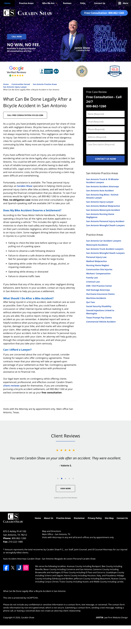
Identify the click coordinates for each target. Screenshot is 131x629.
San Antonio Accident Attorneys (102, 186)
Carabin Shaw (24, 185)
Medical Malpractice (96, 261)
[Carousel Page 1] (58, 478)
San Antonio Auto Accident (100, 190)
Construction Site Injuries (99, 269)
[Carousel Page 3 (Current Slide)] (65, 478)
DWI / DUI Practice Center (99, 285)
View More (65, 488)
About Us (48, 518)
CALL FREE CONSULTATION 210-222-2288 (25, 115)
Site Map (109, 518)
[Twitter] (13, 568)
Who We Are (48, 3)
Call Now (17, 36)
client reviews (11, 385)
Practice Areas (26, 3)
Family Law (92, 277)
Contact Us (99, 3)
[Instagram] (26, 568)
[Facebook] (6, 568)
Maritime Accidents (96, 298)
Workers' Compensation (98, 273)
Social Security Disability (98, 306)
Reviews (67, 3)
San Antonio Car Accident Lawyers (103, 240)
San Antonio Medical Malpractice (103, 206)
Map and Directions (51, 531)
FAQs (82, 3)
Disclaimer (79, 518)
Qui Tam (90, 302)
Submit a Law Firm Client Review (65, 498)
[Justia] (19, 568)
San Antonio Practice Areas (102, 173)
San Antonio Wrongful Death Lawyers (105, 225)
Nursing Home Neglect (97, 265)
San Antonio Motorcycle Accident (103, 210)
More (125, 3)
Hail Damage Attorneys (98, 290)
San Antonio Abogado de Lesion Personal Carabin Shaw (68, 558)
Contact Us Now (105, 158)
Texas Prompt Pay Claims (99, 317)
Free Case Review (96, 92)
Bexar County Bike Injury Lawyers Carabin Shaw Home (28, 13)
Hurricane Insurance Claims (100, 294)
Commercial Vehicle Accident (101, 321)
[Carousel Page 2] (62, 478)
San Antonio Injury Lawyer (99, 201)
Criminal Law (93, 281)
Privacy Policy (95, 518)
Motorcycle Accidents (97, 244)
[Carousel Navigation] (65, 478)
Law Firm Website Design (112, 617)
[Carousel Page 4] (69, 478)
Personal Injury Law (96, 257)
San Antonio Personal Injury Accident (105, 221)
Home (7, 3)
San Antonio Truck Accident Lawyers (104, 249)
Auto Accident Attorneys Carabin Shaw (21, 558)
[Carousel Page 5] (73, 478)
